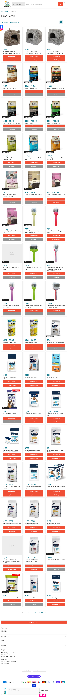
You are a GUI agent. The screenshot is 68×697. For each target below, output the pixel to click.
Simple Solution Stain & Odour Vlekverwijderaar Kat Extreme (19, 690)
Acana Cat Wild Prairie (9, 88)
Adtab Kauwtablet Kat (31, 342)
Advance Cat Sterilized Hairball (12, 523)
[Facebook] (1, 26)
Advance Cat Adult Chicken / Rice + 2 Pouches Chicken (11, 451)
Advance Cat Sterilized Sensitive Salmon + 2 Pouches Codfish (11, 561)
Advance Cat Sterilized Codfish (56, 486)
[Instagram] (1, 29)
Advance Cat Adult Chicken (33, 413)
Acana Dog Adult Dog (31, 88)
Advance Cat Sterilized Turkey (56, 560)
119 (35, 612)
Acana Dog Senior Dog (53, 123)
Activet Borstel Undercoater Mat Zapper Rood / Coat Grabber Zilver (55, 269)
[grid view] (61, 22)
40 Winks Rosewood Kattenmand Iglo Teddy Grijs (33, 52)
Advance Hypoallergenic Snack (12, 598)
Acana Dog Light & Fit (31, 123)
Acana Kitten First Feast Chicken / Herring (10, 195)
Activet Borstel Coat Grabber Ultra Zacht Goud (33, 231)
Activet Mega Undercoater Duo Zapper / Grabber (56, 306)
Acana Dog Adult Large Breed (55, 88)
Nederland (39, 670)
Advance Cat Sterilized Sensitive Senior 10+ (31, 560)
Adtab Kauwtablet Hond (9, 342)
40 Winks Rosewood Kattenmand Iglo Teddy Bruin (11, 52)
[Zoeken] (60, 4)
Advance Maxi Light (52, 598)
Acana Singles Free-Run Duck (33, 194)
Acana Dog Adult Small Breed (11, 123)
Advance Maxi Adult (30, 598)
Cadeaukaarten (44, 690)
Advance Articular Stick (9, 413)
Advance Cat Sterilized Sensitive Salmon (31, 524)
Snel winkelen (11, 56)
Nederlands (26, 670)
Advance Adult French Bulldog (56, 342)
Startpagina (4, 11)
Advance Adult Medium (31, 377)
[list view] (65, 22)
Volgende (42, 612)
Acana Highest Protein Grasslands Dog (9, 158)
